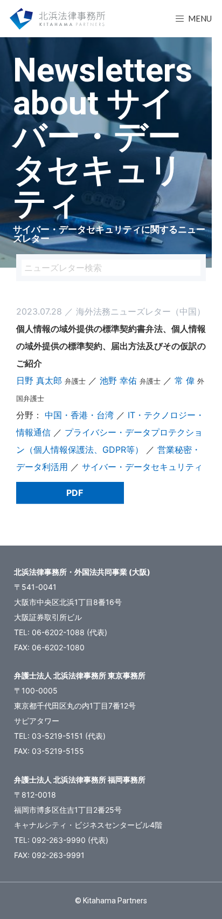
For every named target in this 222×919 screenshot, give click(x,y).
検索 (192, 267)
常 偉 (185, 380)
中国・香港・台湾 (79, 415)
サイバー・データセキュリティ (142, 466)
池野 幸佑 (118, 380)
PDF (74, 492)
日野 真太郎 (39, 380)
